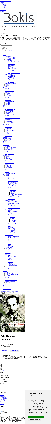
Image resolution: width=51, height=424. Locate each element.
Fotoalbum (10, 238)
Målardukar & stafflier (9, 163)
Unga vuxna (7, 93)
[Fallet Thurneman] (12, 313)
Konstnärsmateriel (6, 155)
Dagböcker (10, 187)
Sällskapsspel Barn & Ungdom (11, 274)
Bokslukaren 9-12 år (12, 78)
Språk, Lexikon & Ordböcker (14, 73)
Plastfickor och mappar (12, 241)
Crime (6, 129)
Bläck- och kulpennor (12, 256)
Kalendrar (5, 143)
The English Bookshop (7, 124)
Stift (9, 250)
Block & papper (8, 158)
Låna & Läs (5, 53)
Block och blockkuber (12, 211)
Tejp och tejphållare (12, 185)
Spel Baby (7, 275)
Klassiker (5, 137)
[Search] (0, 46)
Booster (4, 286)
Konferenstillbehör (11, 227)
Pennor (6, 254)
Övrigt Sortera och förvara (13, 246)
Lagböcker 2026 (6, 287)
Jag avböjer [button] (40, 417)
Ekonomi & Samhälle (9, 110)
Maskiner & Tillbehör (9, 200)
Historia (9, 66)
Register (9, 245)
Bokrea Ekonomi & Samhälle (14, 61)
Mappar (9, 239)
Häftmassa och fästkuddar (13, 183)
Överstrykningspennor (12, 265)
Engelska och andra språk (10, 83)
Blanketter (10, 210)
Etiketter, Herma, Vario (12, 177)
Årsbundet (10, 188)
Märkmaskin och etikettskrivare (14, 203)
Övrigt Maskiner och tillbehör (14, 208)
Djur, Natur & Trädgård (12, 60)
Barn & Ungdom (6, 87)
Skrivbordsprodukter (9, 224)
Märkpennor (10, 260)
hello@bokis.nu (7, 385)
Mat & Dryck (10, 69)
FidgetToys (7, 97)
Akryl (6, 157)
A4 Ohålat (12, 217)
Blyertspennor (10, 255)
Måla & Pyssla (6, 168)
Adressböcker (8, 139)
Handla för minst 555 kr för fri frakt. (7, 293)
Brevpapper (7, 146)
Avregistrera (4, 412)
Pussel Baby (7, 278)
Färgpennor (7, 160)
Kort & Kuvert (6, 145)
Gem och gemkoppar (12, 178)
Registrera (4, 411)
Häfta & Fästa (8, 175)
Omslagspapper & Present (10, 151)
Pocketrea (7, 85)
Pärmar (9, 244)
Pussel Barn (7, 277)
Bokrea (4, 55)
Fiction (6, 131)
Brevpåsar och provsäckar (10, 147)
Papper (9, 215)
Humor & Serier (11, 67)
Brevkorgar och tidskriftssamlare (14, 237)
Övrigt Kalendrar (11, 199)
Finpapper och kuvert (9, 148)
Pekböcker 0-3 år (11, 75)
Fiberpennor (10, 257)
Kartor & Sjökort (8, 119)
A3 (11, 219)
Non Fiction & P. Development (11, 134)
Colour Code (8, 251)
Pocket (6, 123)
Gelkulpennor (10, 258)
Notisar (9, 214)
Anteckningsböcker (7, 138)
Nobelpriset (5, 106)
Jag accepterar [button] (32, 417)
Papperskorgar (11, 240)
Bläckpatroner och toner (12, 201)
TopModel (7, 103)
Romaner (8, 291)
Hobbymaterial (8, 170)
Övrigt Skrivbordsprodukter (13, 233)
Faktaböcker (10, 80)
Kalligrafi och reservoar (12, 259)
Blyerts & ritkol (8, 159)
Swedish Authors (8, 133)
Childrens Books (8, 127)
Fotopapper (12, 221)
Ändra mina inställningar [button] (34, 419)
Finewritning (8, 253)
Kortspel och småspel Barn (10, 281)
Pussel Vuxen (8, 276)
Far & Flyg (5, 142)
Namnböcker (8, 100)
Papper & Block (8, 209)
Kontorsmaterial (6, 174)
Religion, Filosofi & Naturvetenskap (15, 71)
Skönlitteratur (8, 56)
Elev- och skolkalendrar (12, 195)
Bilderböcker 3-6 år (12, 76)
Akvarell (7, 156)
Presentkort (5, 271)
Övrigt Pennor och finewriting (11, 268)
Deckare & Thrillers (12, 57)
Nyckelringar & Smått (9, 101)
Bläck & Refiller (8, 248)
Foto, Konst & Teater (12, 62)
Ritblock (7, 172)
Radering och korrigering (10, 267)
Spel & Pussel (8, 84)
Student (4, 284)
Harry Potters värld (9, 104)
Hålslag (9, 226)
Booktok (7, 125)
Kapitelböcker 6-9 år (12, 77)
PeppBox (5, 269)
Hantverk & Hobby (12, 65)
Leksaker (7, 98)
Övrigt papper (13, 222)
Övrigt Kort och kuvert (9, 154)
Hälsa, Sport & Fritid (12, 68)
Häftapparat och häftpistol (13, 181)
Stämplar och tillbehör (12, 232)
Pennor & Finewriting (7, 247)
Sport (6, 132)
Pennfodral (7, 266)
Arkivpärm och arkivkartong (13, 236)
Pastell (6, 164)
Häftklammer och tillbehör (13, 182)
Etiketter (9, 176)
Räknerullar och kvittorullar (13, 205)
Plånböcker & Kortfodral (13, 242)
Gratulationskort (8, 149)
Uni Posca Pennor (9, 166)
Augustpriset (5, 86)
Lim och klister (11, 184)
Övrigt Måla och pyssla (10, 173)
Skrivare (9, 206)
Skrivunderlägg (11, 231)
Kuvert (6, 150)
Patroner (9, 249)
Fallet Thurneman (15, 291)
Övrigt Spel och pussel (9, 282)
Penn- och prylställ (11, 229)
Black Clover (5, 285)
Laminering (10, 202)
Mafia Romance (8, 136)
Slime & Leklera (8, 102)
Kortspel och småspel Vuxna (11, 280)
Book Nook (5, 141)
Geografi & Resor (11, 64)
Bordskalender (13, 190)
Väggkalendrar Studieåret (15, 196)
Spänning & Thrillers (9, 122)
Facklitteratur (8, 59)
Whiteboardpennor (11, 264)
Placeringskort (8, 152)
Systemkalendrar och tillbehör (16, 194)
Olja (6, 161)
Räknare (9, 204)
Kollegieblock (10, 213)
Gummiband (10, 179)
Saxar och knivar (11, 230)
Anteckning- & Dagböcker (10, 96)
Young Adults (8, 128)
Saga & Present (11, 82)
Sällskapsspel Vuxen (9, 273)
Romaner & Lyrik (11, 58)
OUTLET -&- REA (7, 289)
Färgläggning (8, 169)
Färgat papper (13, 220)
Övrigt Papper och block (13, 223)
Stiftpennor (10, 263)
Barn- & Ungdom (8, 74)
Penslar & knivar (8, 165)
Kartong (9, 212)
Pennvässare (10, 262)
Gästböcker (7, 140)
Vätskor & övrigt (8, 167)
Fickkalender (13, 191)
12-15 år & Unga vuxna (12, 79)
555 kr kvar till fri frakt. (5, 51)
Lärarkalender (13, 197)
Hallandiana (5, 105)
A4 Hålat (12, 218)
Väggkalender (13, 192)
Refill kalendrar (13, 193)
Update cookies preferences (5, 1)
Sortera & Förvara (9, 235)
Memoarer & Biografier (12, 70)
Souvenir (5, 283)
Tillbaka (2, 370)
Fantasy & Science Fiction (10, 130)
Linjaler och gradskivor (12, 228)
